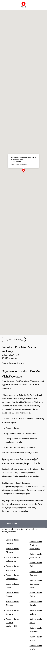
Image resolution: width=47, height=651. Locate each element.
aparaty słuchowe (19, 473)
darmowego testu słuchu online (15, 511)
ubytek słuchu (13, 469)
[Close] (35, 157)
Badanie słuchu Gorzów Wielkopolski (12, 622)
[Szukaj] (40, 5)
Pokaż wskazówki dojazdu (13, 363)
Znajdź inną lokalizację (13, 339)
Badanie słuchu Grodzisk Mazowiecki (36, 545)
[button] (23, 170)
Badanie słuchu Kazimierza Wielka (36, 584)
